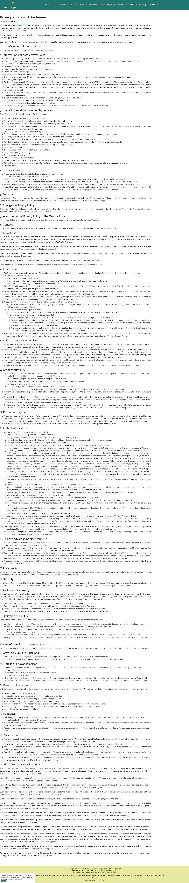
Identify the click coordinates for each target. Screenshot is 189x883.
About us (48, 5)
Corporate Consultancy (88, 5)
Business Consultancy (67, 5)
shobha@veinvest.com (23, 675)
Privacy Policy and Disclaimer (94, 880)
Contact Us (153, 5)
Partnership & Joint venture (112, 5)
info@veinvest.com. (99, 717)
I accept (3, 881)
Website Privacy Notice (14, 879)
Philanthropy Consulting (136, 5)
